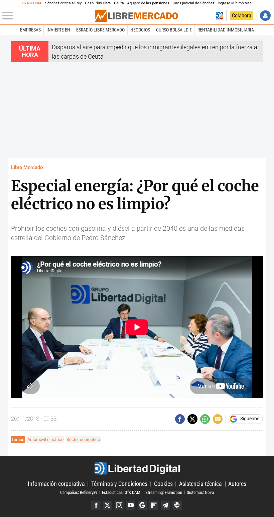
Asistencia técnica (200, 483)
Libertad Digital (137, 468)
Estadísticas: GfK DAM (121, 492)
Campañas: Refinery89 (78, 492)
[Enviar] (205, 419)
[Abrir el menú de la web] (48, 16)
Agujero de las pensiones (148, 3)
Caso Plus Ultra (98, 3)
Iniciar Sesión (265, 15)
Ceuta (119, 3)
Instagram (119, 505)
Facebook (96, 505)
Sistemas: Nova (200, 492)
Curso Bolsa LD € (174, 29)
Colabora (241, 15)
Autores (237, 483)
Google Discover (142, 505)
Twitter (107, 505)
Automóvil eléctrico (45, 439)
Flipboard (154, 505)
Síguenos (249, 419)
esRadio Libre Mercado (100, 29)
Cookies (163, 483)
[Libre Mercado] (136, 16)
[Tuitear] (192, 419)
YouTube (130, 505)
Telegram (165, 505)
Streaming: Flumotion (163, 492)
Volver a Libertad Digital (219, 15)
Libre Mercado (27, 167)
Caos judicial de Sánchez (194, 3)
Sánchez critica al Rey (63, 3)
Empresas (30, 29)
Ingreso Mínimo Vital (235, 3)
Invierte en (58, 29)
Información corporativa (56, 483)
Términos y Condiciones (119, 483)
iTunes (177, 505)
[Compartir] (180, 419)
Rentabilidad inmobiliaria (225, 29)
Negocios (140, 29)
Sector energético (83, 439)
